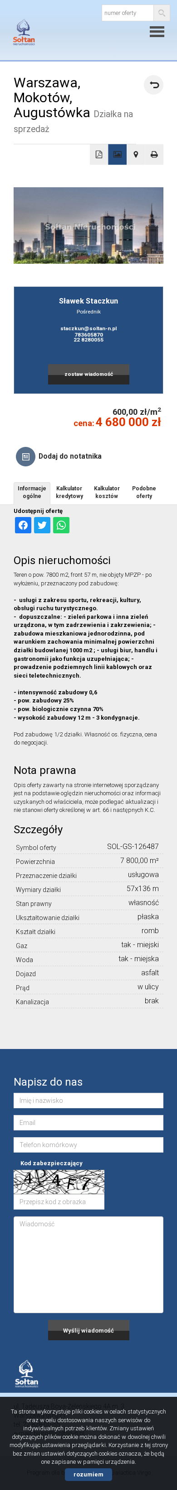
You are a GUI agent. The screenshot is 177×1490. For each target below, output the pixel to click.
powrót (153, 85)
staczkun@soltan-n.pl (88, 328)
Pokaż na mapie (136, 154)
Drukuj (154, 154)
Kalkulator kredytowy (69, 492)
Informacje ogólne (32, 492)
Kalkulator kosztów (107, 492)
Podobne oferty (144, 492)
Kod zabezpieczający (51, 1163)
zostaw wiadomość (88, 374)
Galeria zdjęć (117, 154)
